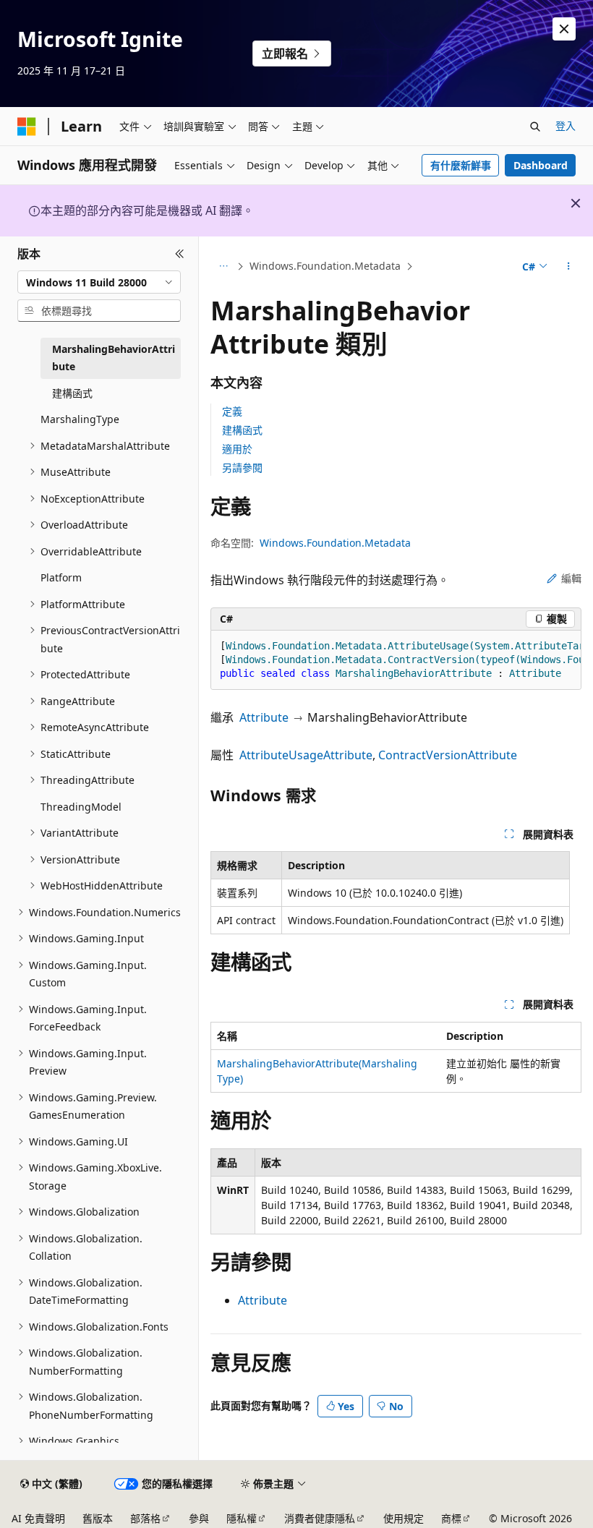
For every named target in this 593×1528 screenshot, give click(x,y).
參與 (199, 1518)
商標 (451, 1518)
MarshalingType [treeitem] (79, 419)
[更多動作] (568, 266)
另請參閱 (242, 467)
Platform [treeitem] (61, 577)
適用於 (237, 449)
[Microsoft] (26, 126)
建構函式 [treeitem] (72, 393)
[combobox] (99, 282)
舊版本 (97, 1518)
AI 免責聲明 (38, 1518)
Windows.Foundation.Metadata (325, 266)
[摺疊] (179, 253)
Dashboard (540, 165)
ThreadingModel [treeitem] (80, 807)
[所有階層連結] (223, 266)
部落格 (145, 1518)
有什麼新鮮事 (460, 165)
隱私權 (241, 1518)
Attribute (264, 717)
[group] (395, 660)
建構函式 (242, 430)
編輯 (571, 578)
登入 (565, 125)
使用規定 (403, 1518)
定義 (232, 411)
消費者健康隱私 (319, 1518)
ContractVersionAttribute (447, 755)
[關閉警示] (564, 28)
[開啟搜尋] (535, 127)
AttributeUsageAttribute (305, 755)
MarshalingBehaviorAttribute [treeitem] (113, 358)
